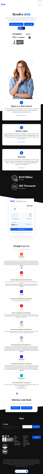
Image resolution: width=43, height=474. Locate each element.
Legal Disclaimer (17, 444)
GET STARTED (21, 142)
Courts (24, 438)
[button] (26, 471)
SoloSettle (25, 437)
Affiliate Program (26, 443)
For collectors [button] (39, 1)
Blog (15, 438)
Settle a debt (29, 24)
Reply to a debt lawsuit (16, 24)
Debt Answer (26, 436)
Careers (15, 440)
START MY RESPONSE (21, 115)
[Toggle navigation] (41, 4)
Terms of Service (17, 443)
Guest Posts (25, 441)
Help (15, 436)
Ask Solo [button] (21, 28)
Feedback (16, 437)
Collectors (25, 440)
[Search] (39, 4)
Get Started (21, 229)
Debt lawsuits (15, 408)
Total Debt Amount (14, 206)
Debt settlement (27, 408)
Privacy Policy (17, 441)
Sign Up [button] (36, 437)
